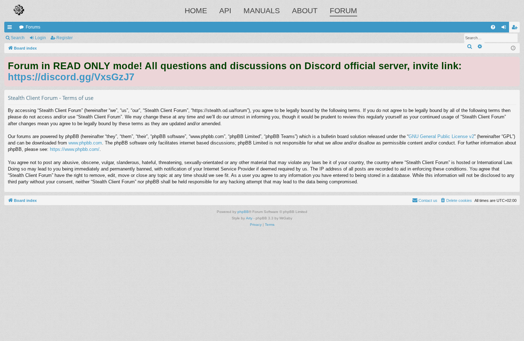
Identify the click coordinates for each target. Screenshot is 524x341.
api (225, 10)
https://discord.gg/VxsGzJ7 (71, 76)
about (305, 10)
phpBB (243, 212)
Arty (249, 218)
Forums (33, 27)
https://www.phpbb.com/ (74, 149)
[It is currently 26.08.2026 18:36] (513, 48)
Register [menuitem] (516, 28)
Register (64, 37)
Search (18, 37)
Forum (343, 10)
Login (40, 37)
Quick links (11, 28)
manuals (261, 10)
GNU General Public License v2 (441, 136)
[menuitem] (493, 27)
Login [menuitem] (505, 28)
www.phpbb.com (85, 143)
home (196, 10)
